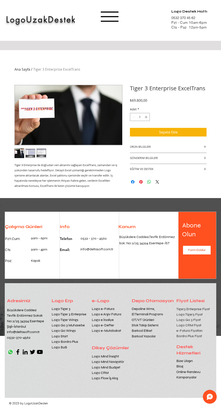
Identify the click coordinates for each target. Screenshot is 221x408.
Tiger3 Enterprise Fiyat (193, 309)
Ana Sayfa (22, 69)
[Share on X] (157, 181)
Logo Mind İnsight (106, 356)
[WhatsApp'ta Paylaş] (149, 181)
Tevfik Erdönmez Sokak (25, 315)
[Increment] (146, 117)
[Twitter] (32, 352)
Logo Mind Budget (106, 367)
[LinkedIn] (25, 352)
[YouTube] (39, 352)
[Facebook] (17, 352)
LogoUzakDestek (41, 19)
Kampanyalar (186, 377)
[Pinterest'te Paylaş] (141, 181)
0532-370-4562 (18, 337)
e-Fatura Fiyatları (189, 331)
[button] (109, 16)
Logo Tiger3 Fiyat (189, 314)
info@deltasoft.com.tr (23, 332)
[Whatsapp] (10, 352)
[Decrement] (133, 117)
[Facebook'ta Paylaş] (132, 181)
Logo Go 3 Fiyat (188, 320)
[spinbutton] (140, 117)
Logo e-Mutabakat (106, 331)
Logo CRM (100, 373)
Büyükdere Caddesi (21, 310)
